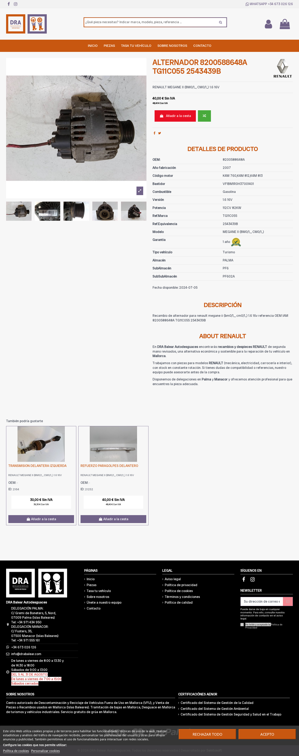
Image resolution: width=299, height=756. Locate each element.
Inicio (91, 579)
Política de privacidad (181, 585)
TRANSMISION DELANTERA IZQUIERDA (37, 466)
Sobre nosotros (98, 597)
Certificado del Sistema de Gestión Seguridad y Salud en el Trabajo (231, 714)
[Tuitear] (159, 133)
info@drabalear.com (26, 654)
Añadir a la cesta (178, 116)
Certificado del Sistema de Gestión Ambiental (215, 709)
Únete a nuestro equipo (104, 602)
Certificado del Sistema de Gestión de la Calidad (217, 703)
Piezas (91, 585)
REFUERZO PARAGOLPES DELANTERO (109, 466)
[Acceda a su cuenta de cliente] (268, 24)
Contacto (93, 608)
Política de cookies (179, 591)
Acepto (267, 734)
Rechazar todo (207, 734)
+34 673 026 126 (280, 4)
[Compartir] (154, 133)
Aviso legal (173, 579)
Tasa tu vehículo (99, 591)
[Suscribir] (288, 601)
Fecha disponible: (165, 287)
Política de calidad (179, 602)
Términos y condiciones (182, 597)
